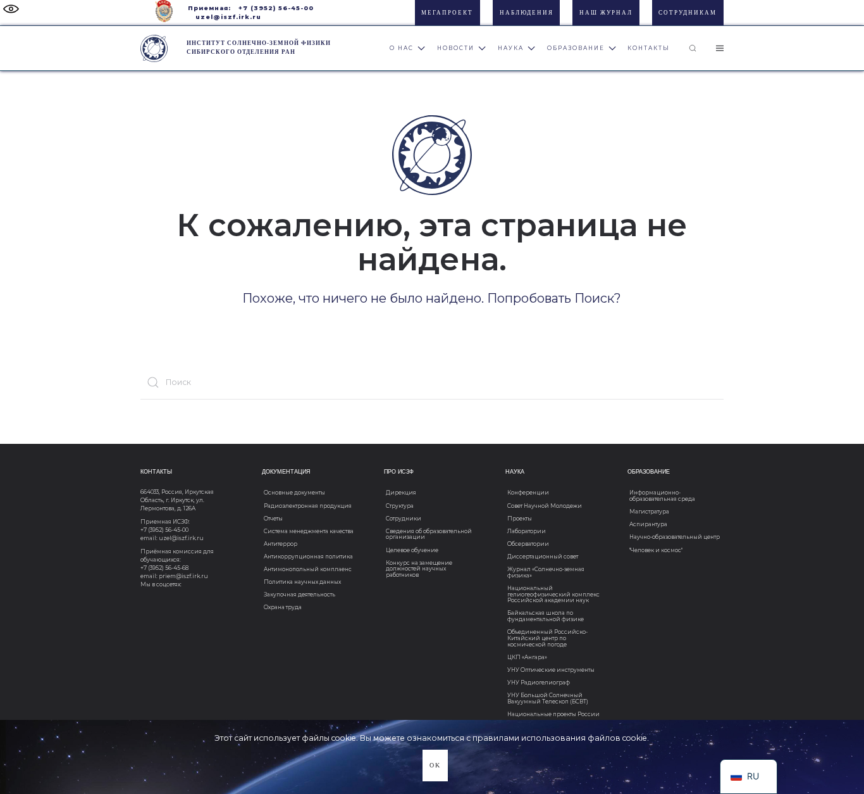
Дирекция (401, 492)
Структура (400, 506)
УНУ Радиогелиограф (538, 682)
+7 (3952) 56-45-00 (276, 7)
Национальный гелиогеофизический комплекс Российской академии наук (553, 594)
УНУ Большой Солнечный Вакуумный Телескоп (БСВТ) (547, 698)
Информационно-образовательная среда (662, 495)
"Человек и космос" (655, 550)
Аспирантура (648, 524)
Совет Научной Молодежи (544, 506)
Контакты (648, 48)
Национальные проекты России (553, 714)
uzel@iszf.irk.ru (228, 16)
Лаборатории (526, 531)
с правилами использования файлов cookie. (557, 738)
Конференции (528, 492)
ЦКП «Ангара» (527, 657)
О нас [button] (402, 48)
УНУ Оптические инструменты (551, 670)
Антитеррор (280, 544)
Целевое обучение (412, 550)
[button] (692, 48)
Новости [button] (455, 48)
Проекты (519, 518)
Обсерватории (528, 544)
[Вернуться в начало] (154, 48)
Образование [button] (576, 48)
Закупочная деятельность (299, 594)
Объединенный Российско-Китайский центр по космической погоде (547, 638)
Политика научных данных (302, 582)
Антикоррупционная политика (308, 556)
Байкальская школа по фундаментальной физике (545, 616)
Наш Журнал (606, 12)
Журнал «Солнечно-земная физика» (545, 572)
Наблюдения (526, 12)
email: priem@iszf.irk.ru (174, 576)
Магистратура (649, 511)
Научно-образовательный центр (674, 537)
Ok (435, 765)
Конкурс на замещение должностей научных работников (419, 569)
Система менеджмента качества (309, 531)
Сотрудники (403, 518)
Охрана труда (283, 607)
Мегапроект (447, 12)
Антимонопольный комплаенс (308, 569)
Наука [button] (511, 48)
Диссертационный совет (542, 556)
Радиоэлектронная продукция (308, 506)
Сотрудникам (687, 12)
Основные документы (294, 492)
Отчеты (273, 518)
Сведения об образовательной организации (429, 534)
